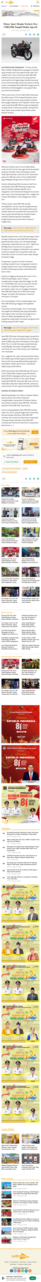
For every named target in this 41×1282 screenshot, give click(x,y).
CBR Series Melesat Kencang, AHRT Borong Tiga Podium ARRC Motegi (31, 647)
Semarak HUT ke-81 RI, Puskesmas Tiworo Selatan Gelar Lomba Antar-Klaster (26, 1211)
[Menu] (2, 2)
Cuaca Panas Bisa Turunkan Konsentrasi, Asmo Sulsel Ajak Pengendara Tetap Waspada (10, 580)
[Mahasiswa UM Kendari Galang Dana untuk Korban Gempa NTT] (6, 1240)
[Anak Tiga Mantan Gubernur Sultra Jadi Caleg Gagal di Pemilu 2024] (31, 1159)
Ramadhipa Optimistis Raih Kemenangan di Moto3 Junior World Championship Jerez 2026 (10, 639)
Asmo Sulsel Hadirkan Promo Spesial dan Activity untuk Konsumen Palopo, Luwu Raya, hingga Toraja (9, 541)
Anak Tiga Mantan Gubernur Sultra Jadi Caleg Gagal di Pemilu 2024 (30, 1167)
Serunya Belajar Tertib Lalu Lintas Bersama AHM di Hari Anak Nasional (31, 600)
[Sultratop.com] (9, 2)
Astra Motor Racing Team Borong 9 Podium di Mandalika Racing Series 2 (9, 647)
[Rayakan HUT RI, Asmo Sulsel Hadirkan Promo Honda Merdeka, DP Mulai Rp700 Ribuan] (10, 552)
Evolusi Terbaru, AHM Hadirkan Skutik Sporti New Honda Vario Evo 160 (30, 639)
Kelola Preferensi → (30, 462)
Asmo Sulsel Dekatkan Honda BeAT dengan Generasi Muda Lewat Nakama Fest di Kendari (29, 625)
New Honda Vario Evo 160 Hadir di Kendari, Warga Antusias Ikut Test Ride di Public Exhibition (9, 600)
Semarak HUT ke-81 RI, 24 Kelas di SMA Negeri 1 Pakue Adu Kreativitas (22, 870)
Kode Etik (23, 1262)
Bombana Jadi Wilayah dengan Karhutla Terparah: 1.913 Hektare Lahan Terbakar (25, 1201)
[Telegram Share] (34, 34)
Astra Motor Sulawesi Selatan (11, 468)
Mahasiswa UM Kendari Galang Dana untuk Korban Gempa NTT (24, 1238)
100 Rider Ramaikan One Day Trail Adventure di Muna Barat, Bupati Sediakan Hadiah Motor (29, 617)
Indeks (7, 1262)
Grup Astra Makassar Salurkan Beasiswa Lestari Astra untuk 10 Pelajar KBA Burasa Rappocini (10, 521)
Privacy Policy (32, 1262)
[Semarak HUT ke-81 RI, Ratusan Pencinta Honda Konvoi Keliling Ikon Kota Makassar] (31, 512)
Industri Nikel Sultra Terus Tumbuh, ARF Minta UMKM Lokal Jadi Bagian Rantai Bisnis (25, 1184)
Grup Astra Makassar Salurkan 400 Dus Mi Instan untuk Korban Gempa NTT (30, 500)
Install (33, 1278)
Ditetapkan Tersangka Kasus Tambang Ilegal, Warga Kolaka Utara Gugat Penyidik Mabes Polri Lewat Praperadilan (23, 848)
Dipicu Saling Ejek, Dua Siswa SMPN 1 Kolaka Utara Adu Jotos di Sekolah (23, 840)
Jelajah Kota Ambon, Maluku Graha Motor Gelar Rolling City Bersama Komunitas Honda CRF (10, 501)
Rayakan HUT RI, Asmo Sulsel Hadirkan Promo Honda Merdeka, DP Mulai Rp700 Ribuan (9, 560)
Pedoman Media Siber (24, 1264)
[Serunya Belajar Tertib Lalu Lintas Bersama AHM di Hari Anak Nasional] (31, 592)
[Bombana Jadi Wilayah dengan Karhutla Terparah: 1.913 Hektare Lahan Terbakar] (6, 1204)
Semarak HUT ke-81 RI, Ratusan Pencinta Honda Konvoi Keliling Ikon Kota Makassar (30, 521)
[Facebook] (11, 1271)
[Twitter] (15, 1271)
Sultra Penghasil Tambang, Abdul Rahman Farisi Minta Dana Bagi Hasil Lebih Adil (26, 1192)
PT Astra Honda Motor (9, 472)
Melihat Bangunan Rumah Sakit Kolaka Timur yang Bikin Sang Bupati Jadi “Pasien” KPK (9, 1167)
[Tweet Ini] (30, 34)
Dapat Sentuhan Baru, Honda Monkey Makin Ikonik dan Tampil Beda (29, 632)
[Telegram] (26, 1271)
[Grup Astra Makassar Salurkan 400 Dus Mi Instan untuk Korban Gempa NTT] (31, 492)
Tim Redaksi (14, 1262)
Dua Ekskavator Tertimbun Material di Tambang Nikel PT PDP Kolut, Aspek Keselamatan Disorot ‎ (22, 863)
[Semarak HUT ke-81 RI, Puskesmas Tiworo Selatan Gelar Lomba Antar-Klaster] (6, 1213)
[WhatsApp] (22, 1271)
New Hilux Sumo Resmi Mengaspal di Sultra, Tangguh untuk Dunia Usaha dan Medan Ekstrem (10, 632)
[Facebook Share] (26, 34)
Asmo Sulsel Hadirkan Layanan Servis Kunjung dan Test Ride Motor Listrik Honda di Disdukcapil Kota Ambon (31, 580)
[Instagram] (18, 1271)
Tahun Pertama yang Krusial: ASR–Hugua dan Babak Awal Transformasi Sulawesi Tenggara (29, 1147)
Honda (25, 468)
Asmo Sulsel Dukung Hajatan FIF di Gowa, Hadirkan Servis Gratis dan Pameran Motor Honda (30, 560)
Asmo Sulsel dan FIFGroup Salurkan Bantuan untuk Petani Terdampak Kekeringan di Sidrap (30, 541)
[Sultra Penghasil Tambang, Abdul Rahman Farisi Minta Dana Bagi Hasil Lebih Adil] (6, 1194)
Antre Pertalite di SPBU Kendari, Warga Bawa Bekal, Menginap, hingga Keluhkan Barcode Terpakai (25, 1229)
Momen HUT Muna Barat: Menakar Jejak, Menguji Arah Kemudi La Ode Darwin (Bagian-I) (9, 1147)
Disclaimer (13, 1264)
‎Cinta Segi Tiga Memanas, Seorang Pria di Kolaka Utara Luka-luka (22, 877)
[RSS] (30, 1271)
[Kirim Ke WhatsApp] (38, 34)
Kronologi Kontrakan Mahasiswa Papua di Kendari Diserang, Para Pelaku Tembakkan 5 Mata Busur (22, 833)
